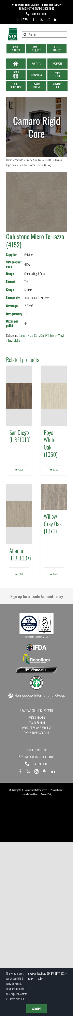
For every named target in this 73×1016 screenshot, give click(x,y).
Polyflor (16, 340)
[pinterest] (45, 772)
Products (18, 160)
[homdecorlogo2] (36, 694)
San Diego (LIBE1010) (20, 436)
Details (20, 470)
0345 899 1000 (39, 14)
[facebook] (33, 19)
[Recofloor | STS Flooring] (36, 655)
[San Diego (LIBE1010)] (19, 396)
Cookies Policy (47, 794)
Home (9, 160)
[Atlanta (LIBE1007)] (19, 514)
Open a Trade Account (36, 732)
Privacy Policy (56, 790)
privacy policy (31, 976)
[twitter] (41, 19)
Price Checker (36, 717)
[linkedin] (55, 19)
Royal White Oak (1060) (50, 443)
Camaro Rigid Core (29, 335)
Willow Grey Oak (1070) (53, 523)
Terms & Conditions (30, 794)
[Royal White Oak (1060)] (54, 396)
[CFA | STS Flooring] (36, 677)
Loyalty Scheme (36, 722)
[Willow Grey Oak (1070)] (54, 497)
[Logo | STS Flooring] (12, 29)
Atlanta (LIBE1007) (20, 554)
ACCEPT (36, 1009)
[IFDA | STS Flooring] (36, 645)
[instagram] (48, 19)
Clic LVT (49, 160)
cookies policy (41, 976)
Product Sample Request (36, 727)
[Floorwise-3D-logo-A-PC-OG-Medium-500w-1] (36, 668)
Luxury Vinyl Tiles (34, 160)
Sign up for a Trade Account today (36, 596)
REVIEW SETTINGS (55, 973)
